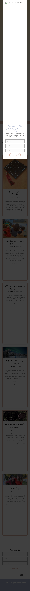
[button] (15, 155)
